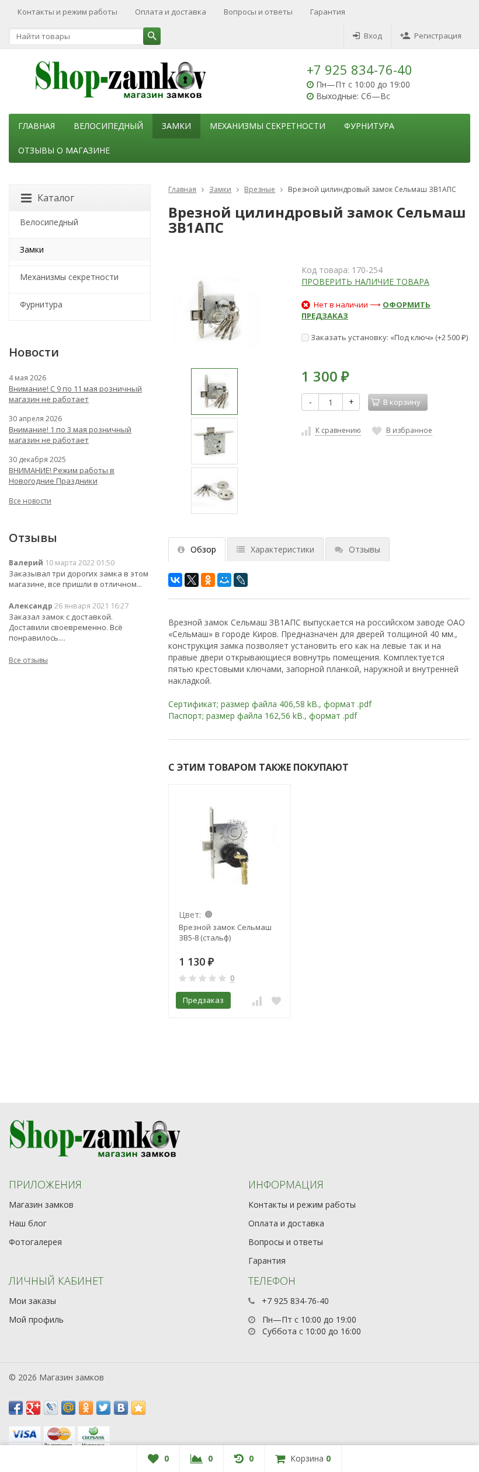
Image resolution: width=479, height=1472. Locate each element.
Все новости (30, 501)
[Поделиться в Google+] (33, 1408)
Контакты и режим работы (67, 11)
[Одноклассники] (208, 580)
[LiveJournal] (241, 580)
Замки (176, 125)
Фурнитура (369, 125)
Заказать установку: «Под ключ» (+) (388, 337)
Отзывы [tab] (364, 549)
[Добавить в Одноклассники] (86, 1408)
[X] (192, 580)
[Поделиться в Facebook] (16, 1408)
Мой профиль (36, 1319)
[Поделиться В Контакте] (121, 1408)
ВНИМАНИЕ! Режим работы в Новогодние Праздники (61, 475)
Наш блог (28, 1223)
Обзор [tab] (203, 549)
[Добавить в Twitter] (103, 1408)
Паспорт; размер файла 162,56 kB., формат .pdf (262, 715)
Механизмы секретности (267, 125)
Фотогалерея (35, 1241)
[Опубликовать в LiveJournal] (51, 1408)
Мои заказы (32, 1300)
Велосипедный (108, 125)
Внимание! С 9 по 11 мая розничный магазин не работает (75, 393)
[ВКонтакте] (175, 580)
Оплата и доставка (170, 11)
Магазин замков (41, 1204)
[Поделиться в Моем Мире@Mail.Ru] (68, 1408)
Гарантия (327, 11)
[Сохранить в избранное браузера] (138, 1408)
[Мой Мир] (224, 580)
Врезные (259, 189)
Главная (36, 125)
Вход (373, 35)
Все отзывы (28, 660)
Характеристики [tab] (282, 549)
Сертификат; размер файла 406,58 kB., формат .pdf (270, 703)
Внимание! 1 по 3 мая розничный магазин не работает (70, 434)
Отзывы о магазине (64, 150)
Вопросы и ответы (258, 11)
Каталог (55, 197)
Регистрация (437, 35)
